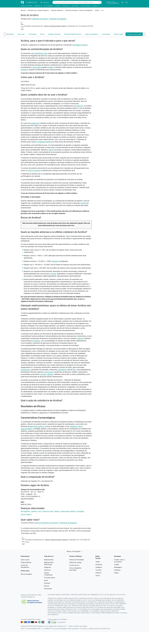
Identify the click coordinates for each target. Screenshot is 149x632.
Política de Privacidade (76, 560)
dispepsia (73, 426)
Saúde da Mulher (85, 6)
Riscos (42, 34)
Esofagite (80, 511)
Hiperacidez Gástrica (68, 511)
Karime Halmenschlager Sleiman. (55, 26)
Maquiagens (118, 567)
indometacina (25, 370)
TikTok (97, 575)
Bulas (46, 580)
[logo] (22, 2)
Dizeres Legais (118, 34)
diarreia (54, 261)
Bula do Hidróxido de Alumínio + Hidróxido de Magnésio (56, 523)
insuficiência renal (40, 53)
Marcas (46, 586)
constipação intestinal (44, 142)
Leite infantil (75, 6)
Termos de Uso (74, 565)
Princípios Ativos (49, 577)
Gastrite (34, 511)
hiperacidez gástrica (37, 426)
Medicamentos (49, 560)
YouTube (98, 570)
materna (83, 203)
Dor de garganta (48, 6)
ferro (74, 370)
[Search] (100, 2)
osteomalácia (37, 67)
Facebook (98, 564)
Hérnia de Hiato (48, 511)
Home (24, 10)
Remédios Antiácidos (57, 10)
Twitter (97, 562)
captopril (50, 374)
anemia (51, 150)
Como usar (21, 34)
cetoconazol (48, 372)
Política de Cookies (75, 562)
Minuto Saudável (26, 574)
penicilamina (62, 370)
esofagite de (78, 45)
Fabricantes (48, 588)
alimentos (79, 106)
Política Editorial (26, 562)
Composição (106, 34)
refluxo (85, 45)
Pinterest (98, 573)
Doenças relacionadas (134, 34)
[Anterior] (5, 34)
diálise (51, 67)
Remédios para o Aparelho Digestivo (38, 10)
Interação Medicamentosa (72, 34)
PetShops (117, 570)
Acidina (97, 10)
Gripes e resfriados (26, 6)
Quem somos (25, 560)
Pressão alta (66, 6)
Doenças (47, 583)
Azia (39, 511)
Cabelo (116, 573)
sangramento (35, 123)
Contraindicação (8, 34)
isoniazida (36, 341)
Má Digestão (25, 511)
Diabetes (57, 6)
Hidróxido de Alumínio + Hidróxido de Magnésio (79, 10)
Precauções (32, 34)
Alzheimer (24, 70)
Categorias (47, 567)
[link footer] (52, 622)
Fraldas (116, 564)
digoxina (80, 338)
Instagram (98, 567)
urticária (53, 274)
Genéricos (96, 6)
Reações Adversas (54, 34)
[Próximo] (144, 34)
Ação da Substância (91, 34)
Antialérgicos (38, 6)
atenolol (43, 374)
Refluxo (57, 511)
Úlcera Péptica (26, 514)
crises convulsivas (34, 170)
